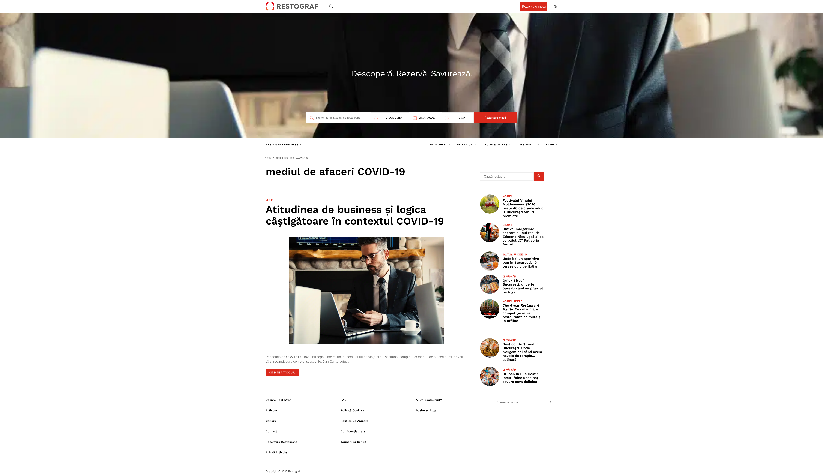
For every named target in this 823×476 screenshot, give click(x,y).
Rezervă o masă (495, 117)
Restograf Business (282, 144)
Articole (271, 410)
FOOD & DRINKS (496, 144)
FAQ (344, 399)
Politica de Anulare (354, 420)
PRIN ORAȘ (438, 144)
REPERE (270, 200)
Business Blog (426, 410)
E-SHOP (551, 144)
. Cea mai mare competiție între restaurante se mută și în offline (522, 313)
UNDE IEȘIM (520, 254)
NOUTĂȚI (507, 196)
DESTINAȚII (527, 144)
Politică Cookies (352, 410)
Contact (271, 431)
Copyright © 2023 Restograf (283, 471)
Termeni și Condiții (354, 441)
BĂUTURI (507, 254)
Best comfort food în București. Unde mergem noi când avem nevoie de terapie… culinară (522, 352)
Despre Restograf (278, 399)
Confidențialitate (353, 431)
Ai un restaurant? (429, 399)
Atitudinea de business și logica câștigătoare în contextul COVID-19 (355, 215)
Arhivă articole (276, 452)
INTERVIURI (465, 144)
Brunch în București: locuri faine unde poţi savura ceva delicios (521, 378)
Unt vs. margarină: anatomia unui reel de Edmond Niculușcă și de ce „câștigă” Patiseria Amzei (523, 236)
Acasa (268, 158)
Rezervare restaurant (281, 441)
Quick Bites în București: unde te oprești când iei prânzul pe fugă (523, 286)
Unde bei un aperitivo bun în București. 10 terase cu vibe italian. (521, 262)
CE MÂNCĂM (509, 276)
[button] (555, 6)
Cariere (271, 420)
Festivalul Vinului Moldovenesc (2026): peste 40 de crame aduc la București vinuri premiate (523, 208)
